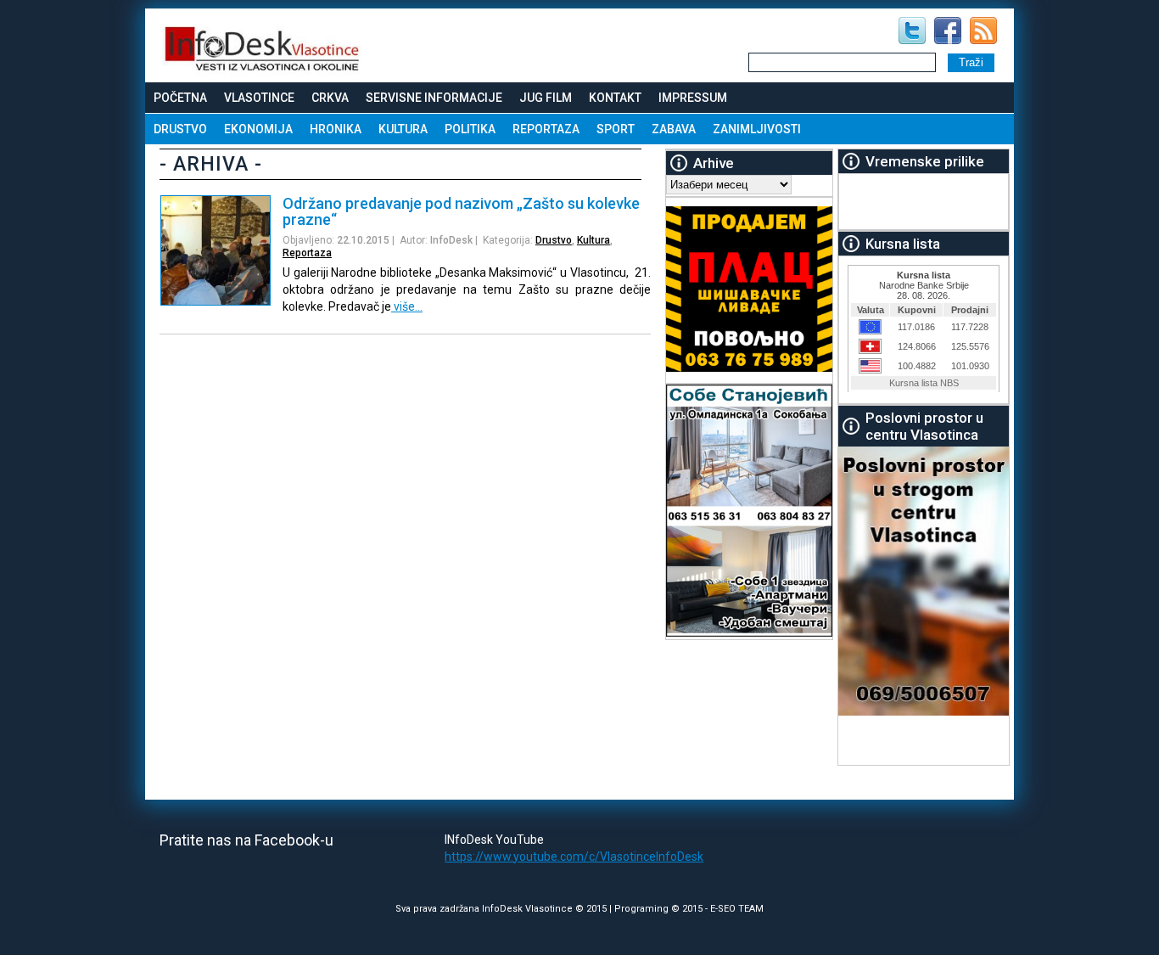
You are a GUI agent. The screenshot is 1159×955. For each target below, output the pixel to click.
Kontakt (615, 97)
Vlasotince (259, 97)
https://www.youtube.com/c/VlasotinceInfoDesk (574, 856)
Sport (615, 129)
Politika (470, 129)
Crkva (330, 97)
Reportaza (546, 129)
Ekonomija (258, 129)
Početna (180, 97)
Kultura (403, 129)
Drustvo (180, 129)
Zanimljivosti (757, 129)
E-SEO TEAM (737, 908)
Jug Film (545, 97)
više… (407, 306)
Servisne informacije (434, 97)
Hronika (335, 129)
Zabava (674, 129)
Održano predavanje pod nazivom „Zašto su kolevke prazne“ (461, 211)
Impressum (692, 97)
